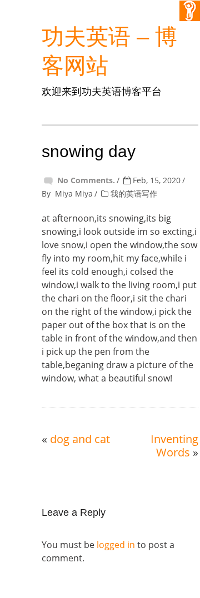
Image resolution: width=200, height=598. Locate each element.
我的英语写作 (134, 193)
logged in (116, 545)
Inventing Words (174, 445)
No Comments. (86, 180)
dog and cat (80, 438)
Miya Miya (74, 193)
